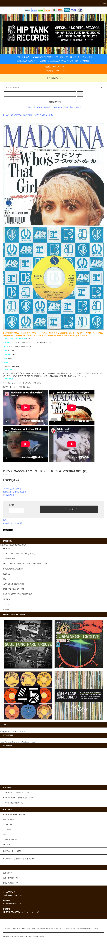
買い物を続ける (8, 495)
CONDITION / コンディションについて (17, 793)
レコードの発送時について (13, 803)
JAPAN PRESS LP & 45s (43, 115)
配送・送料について (23, 928)
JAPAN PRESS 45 (10, 840)
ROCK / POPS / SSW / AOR (21, 115)
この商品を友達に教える (12, 489)
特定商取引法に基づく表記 (13, 523)
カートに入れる (71, 509)
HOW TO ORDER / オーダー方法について (19, 798)
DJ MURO (47, 107)
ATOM (96, 928)
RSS (90, 928)
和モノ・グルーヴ (9, 819)
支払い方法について (9, 928)
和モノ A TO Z (75, 107)
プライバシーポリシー (67, 928)
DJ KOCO (38, 107)
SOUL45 (56, 107)
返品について (8, 520)
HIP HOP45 (7, 845)
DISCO (5, 835)
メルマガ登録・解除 (81, 928)
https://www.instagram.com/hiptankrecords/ (17, 742)
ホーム (5, 115)
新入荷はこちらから (55, 78)
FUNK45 (29, 107)
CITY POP (7, 830)
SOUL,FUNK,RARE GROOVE (14, 814)
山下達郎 (64, 107)
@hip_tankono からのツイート (12, 731)
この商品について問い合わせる (14, 492)
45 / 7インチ (7, 824)
